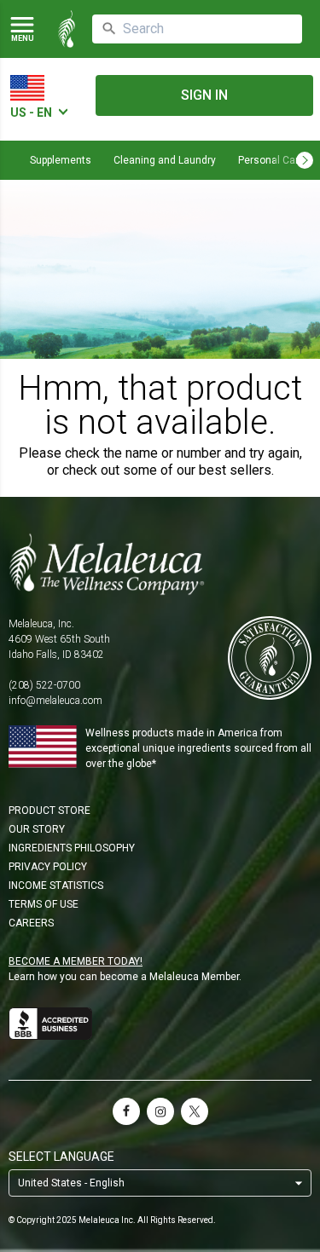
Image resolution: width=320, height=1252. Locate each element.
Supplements (60, 160)
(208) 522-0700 (44, 685)
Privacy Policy (48, 867)
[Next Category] (304, 160)
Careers (31, 923)
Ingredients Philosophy (72, 848)
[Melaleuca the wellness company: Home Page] (66, 29)
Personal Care (271, 160)
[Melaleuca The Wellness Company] (160, 564)
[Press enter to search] (109, 29)
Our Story (37, 829)
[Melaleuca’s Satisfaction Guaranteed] (269, 659)
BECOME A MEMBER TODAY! (76, 961)
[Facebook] (126, 1111)
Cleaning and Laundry (164, 160)
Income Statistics (56, 885)
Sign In (204, 95)
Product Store (49, 810)
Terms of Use (44, 904)
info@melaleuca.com (55, 701)
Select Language (61, 1156)
